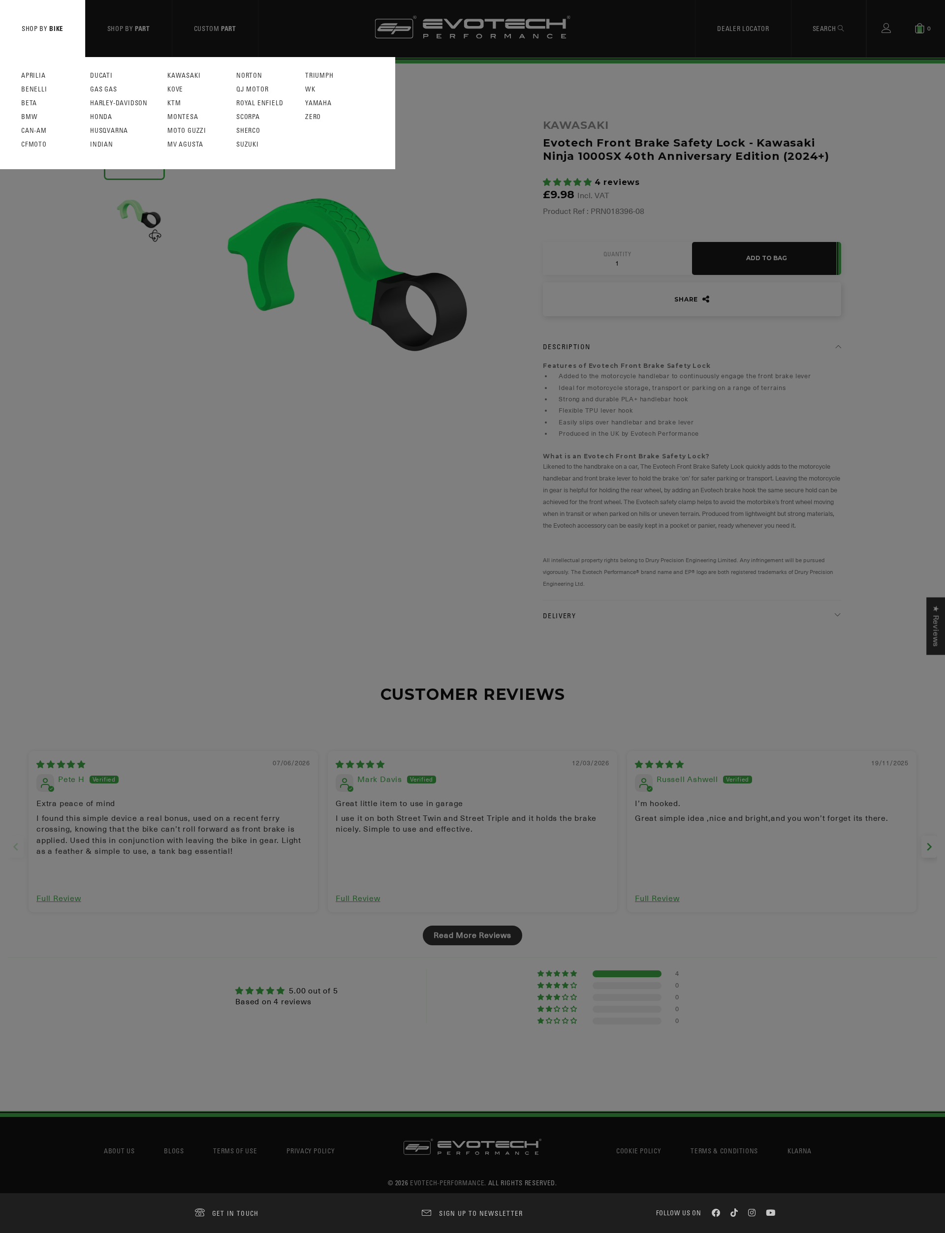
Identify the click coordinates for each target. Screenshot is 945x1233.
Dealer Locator (743, 28)
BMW (29, 116)
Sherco (248, 130)
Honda (101, 116)
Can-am (34, 130)
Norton (249, 75)
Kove (175, 89)
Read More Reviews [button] (472, 935)
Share (687, 299)
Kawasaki (183, 75)
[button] (569, 182)
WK (310, 89)
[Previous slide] (16, 847)
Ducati (101, 75)
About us (119, 1150)
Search (825, 28)
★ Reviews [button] (936, 626)
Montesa (182, 116)
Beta (29, 103)
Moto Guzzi (186, 130)
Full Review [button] (58, 898)
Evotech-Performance (447, 1182)
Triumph (319, 75)
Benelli (34, 89)
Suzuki (247, 144)
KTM (174, 103)
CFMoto (34, 144)
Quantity (617, 254)
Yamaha (318, 103)
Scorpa (248, 116)
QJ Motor (252, 89)
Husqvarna (109, 130)
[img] (61, 765)
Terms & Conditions (724, 1150)
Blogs (174, 1150)
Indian (101, 144)
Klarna (800, 1150)
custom (215, 28)
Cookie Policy (638, 1150)
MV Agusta (185, 144)
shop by (42, 28)
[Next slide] (929, 847)
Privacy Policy (310, 1150)
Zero (313, 116)
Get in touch (235, 1213)
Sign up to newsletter (481, 1213)
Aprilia (33, 75)
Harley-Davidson (119, 103)
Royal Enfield (259, 103)
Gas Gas (103, 89)
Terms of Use (235, 1150)
